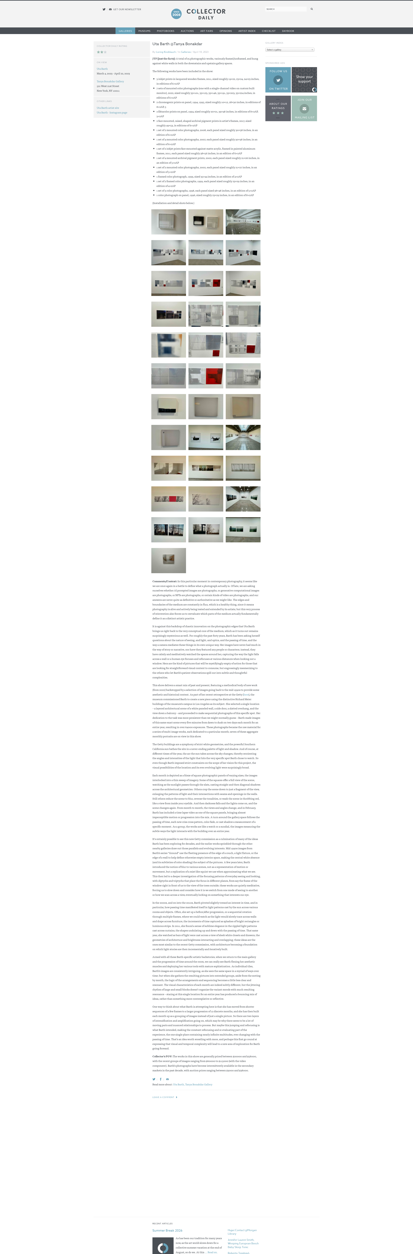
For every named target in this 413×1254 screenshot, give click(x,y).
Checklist (269, 30)
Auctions (187, 30)
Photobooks (165, 30)
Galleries (125, 30)
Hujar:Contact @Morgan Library (242, 1232)
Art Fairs (206, 30)
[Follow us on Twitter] (104, 9)
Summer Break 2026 (167, 1230)
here (246, 694)
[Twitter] (153, 1079)
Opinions (226, 30)
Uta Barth (102, 68)
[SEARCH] (312, 8)
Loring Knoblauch (166, 52)
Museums (144, 30)
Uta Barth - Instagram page (112, 112)
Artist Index (247, 30)
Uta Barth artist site (108, 108)
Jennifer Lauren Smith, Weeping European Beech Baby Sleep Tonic (243, 1243)
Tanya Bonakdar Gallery (198, 1084)
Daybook (288, 30)
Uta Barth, (179, 1084)
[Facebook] (160, 1079)
